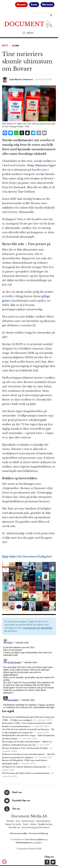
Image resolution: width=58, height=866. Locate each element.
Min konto (47, 5)
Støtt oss (17, 792)
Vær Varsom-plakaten (35, 839)
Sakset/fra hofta (13, 824)
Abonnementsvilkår (19, 833)
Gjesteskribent (43, 821)
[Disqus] (29, 673)
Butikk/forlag (45, 824)
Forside (10, 821)
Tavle (25, 824)
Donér (34, 5)
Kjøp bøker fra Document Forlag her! (27, 556)
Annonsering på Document (35, 827)
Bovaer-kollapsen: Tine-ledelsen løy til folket (25, 748)
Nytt (5, 46)
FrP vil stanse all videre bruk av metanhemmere (26, 773)
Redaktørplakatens (24, 843)
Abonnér (21, 5)
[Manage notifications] (4, 861)
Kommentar (28, 821)
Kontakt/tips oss (21, 800)
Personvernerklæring (38, 833)
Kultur (33, 824)
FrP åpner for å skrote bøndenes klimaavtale (24, 767)
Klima (15, 46)
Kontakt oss (14, 827)
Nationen (41, 165)
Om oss (16, 809)
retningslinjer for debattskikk (37, 628)
